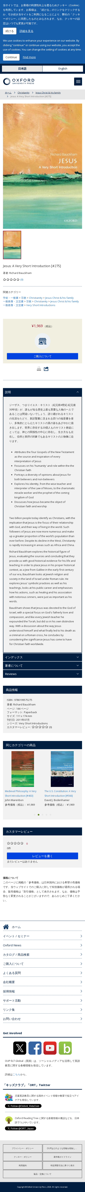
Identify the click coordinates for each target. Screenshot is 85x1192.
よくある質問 (12, 973)
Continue (11, 57)
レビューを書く (42, 856)
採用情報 (9, 991)
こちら (16, 1074)
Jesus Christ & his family (48, 92)
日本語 (22, 68)
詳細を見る (26, 31)
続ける (10, 31)
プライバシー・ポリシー (23, 1148)
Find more (29, 57)
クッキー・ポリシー (23, 1156)
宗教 (23, 298)
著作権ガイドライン (62, 1156)
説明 (8, 392)
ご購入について (43, 356)
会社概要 (9, 982)
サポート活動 (12, 1000)
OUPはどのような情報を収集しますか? (64, 1148)
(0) (21, 279)
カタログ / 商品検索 (16, 954)
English (62, 68)
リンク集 (9, 1010)
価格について (10, 878)
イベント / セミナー (16, 936)
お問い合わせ (12, 1019)
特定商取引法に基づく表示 (62, 1165)
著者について (14, 665)
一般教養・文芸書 (13, 301)
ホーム (8, 92)
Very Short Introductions (40, 305)
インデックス (14, 657)
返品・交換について (42, 1174)
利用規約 (23, 1165)
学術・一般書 (10, 298)
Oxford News (12, 945)
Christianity (23, 92)
